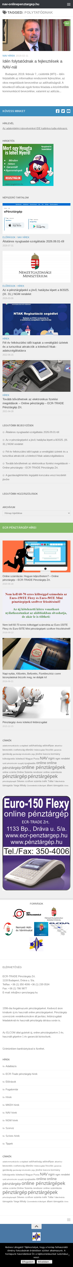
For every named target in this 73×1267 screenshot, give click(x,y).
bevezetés (8, 750)
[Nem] (68, 1255)
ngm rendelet (62, 758)
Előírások (9, 237)
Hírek (20, 286)
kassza (46, 754)
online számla (9, 772)
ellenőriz (29, 750)
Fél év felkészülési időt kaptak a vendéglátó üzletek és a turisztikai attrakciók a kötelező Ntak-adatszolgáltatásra (35, 346)
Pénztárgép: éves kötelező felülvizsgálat (25, 722)
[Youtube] (68, 111)
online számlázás (52, 772)
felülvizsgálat (39, 750)
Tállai (50, 781)
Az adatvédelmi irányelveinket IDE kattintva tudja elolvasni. (35, 128)
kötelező (20, 758)
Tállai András (59, 781)
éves (66, 786)
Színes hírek (13, 1135)
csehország (19, 750)
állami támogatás (55, 785)
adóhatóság (35, 745)
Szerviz (10, 1128)
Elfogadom (28, 1261)
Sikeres (20, 781)
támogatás (8, 785)
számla (37, 781)
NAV (44, 758)
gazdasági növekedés (22, 754)
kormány (55, 754)
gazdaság (7, 754)
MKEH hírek (12, 1104)
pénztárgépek (43, 776)
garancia (57, 750)
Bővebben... (44, 1261)
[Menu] (69, 4)
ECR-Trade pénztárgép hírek (22, 1073)
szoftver (29, 781)
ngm (51, 758)
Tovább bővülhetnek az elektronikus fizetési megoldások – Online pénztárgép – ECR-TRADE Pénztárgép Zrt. (33, 403)
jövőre (39, 754)
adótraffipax (48, 745)
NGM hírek (12, 1120)
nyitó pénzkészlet (10, 763)
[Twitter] (63, 111)
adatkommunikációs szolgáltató (15, 746)
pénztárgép (15, 776)
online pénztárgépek (43, 767)
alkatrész (58, 746)
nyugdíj (21, 763)
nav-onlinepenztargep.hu (20, 4)
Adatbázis (11, 1066)
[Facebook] (58, 111)
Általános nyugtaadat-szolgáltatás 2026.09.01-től (33, 241)
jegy (33, 754)
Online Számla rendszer (30, 772)
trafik (44, 781)
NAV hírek (9, 55)
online (41, 763)
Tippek (9, 1143)
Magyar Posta (32, 758)
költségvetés (9, 758)
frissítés (49, 750)
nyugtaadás (30, 763)
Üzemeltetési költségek (36, 786)
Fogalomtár (12, 1089)
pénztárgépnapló (9, 781)
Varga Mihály (20, 785)
